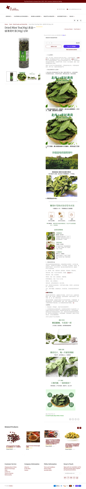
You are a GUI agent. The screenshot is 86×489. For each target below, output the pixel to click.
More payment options (71, 49)
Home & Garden (35, 16)
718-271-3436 (61, 9)
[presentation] (78, 428)
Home (6, 24)
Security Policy (48, 470)
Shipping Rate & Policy (11, 467)
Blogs (71, 16)
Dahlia (10, 486)
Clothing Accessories (21, 16)
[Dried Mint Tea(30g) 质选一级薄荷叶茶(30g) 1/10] (23, 52)
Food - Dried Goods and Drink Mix (18, 24)
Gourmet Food (61, 16)
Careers (26, 470)
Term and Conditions (49, 467)
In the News (27, 468)
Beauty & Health (49, 16)
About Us (26, 467)
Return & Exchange (10, 468)
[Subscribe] (79, 473)
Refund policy (8, 474)
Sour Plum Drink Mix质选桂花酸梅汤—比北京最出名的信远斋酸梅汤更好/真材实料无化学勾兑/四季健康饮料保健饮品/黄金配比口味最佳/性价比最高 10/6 (33, 442)
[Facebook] (68, 477)
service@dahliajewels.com (74, 9)
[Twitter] (65, 477)
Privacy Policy (47, 468)
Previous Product (69, 29)
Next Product (77, 29)
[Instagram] (74, 477)
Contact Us (7, 471)
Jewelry (8, 16)
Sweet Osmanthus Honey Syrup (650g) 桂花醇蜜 (72, 446)
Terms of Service (9, 473)
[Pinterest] (71, 477)
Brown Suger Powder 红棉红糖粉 (13, 446)
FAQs (6, 470)
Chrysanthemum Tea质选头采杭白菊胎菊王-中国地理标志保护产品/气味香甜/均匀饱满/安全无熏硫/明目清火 (53, 445)
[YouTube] (77, 477)
